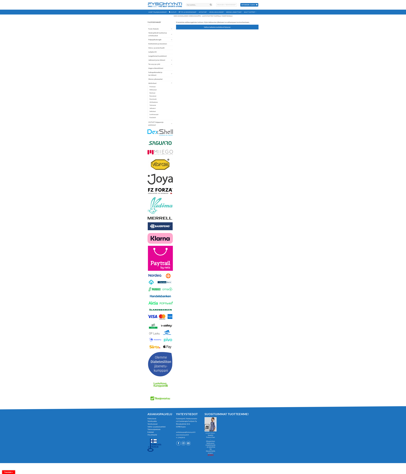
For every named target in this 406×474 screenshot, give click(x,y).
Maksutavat (151, 418)
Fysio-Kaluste (153, 29)
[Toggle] (171, 28)
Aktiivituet (203, 12)
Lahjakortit (152, 52)
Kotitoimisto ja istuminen (157, 44)
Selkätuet (153, 111)
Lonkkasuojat (154, 114)
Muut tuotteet (249, 12)
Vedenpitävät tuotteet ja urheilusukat (157, 34)
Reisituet (152, 93)
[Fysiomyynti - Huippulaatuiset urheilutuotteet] (165, 5)
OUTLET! (173, 12)
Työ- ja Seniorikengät (188, 12)
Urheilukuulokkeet (216, 12)
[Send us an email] (188, 443)
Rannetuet (153, 96)
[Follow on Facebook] (178, 443)
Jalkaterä (153, 108)
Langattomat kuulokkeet (157, 56)
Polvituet (153, 87)
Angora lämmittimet (155, 68)
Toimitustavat (152, 424)
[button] (226, 5)
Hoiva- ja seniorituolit (156, 48)
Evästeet (150, 432)
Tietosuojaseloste (153, 429)
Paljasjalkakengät (154, 40)
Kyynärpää (153, 99)
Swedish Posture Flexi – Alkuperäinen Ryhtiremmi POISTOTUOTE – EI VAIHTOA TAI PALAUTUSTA (210, 443)
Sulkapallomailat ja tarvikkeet (155, 73)
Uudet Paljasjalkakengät (157, 12)
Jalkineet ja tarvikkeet (156, 60)
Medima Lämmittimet (234, 12)
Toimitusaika (152, 421)
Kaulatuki (153, 117)
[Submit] (211, 5)
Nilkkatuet (153, 90)
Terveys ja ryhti (154, 64)
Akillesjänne (154, 102)
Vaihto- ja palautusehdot (156, 427)
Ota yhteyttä (152, 435)
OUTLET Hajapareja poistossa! (155, 123)
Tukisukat (153, 105)
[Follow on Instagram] (183, 443)
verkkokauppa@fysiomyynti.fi (185, 432)
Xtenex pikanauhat (155, 79)
